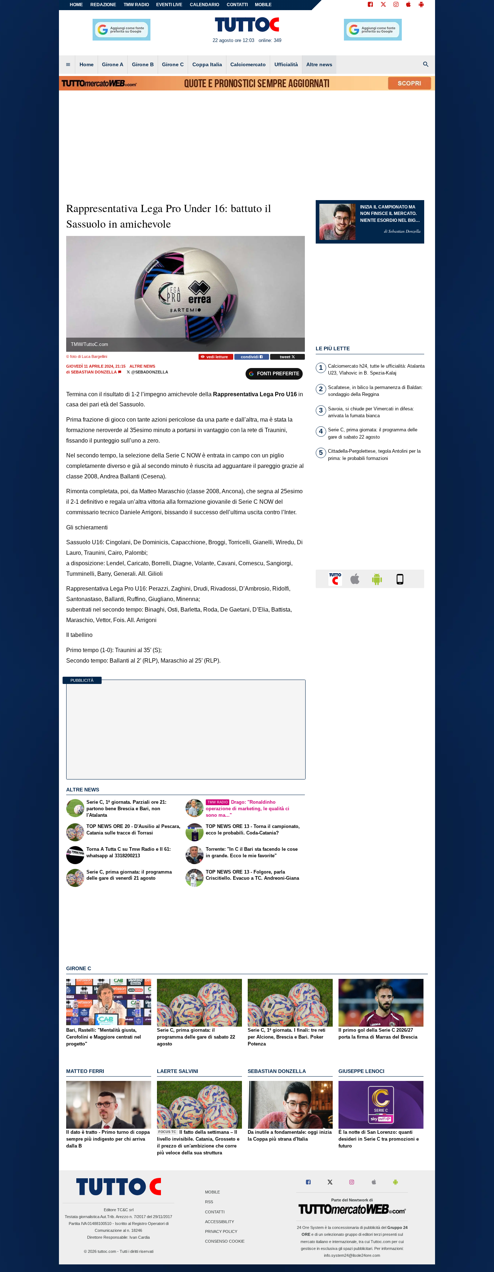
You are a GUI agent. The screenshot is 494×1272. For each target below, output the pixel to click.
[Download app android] (421, 5)
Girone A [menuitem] (112, 64)
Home (76, 5)
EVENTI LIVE (169, 5)
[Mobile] (400, 578)
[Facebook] (370, 5)
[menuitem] (68, 64)
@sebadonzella (149, 372)
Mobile (212, 1192)
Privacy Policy (221, 1231)
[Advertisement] (370, 874)
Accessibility (219, 1222)
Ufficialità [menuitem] (286, 64)
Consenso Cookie (224, 1241)
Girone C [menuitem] (173, 64)
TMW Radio (136, 5)
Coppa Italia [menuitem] (207, 64)
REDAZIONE (103, 5)
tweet (285, 357)
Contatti (215, 1212)
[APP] (336, 578)
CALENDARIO (204, 5)
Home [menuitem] (87, 64)
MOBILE (263, 5)
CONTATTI (237, 5)
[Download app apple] (408, 5)
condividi (250, 357)
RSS (209, 1202)
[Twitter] (383, 5)
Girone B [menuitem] (143, 64)
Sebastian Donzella (94, 372)
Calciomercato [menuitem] (248, 64)
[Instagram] (396, 5)
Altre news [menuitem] (319, 64)
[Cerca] (426, 64)
